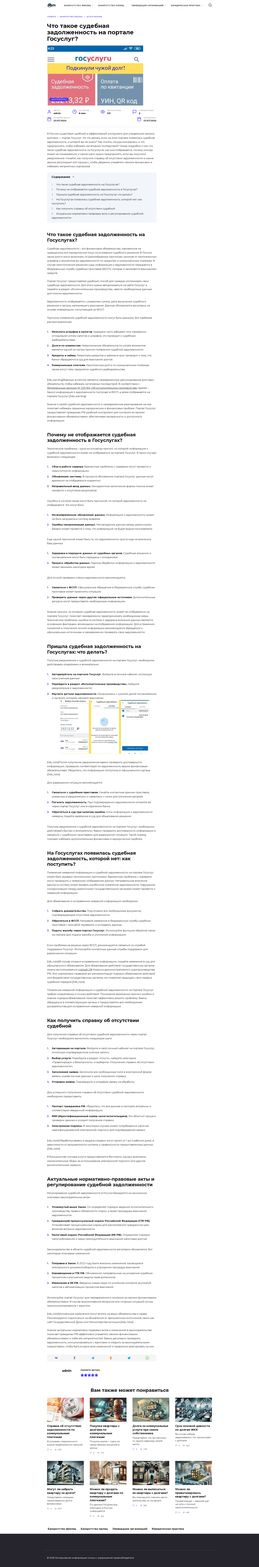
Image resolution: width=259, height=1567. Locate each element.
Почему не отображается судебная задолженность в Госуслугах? (96, 189)
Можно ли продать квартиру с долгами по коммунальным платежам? (106, 1495)
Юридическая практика (185, 5)
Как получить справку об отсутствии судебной (85, 208)
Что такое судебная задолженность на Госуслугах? (87, 184)
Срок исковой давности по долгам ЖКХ (192, 1427)
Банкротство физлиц (77, 5)
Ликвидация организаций (148, 5)
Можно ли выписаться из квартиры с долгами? (150, 1491)
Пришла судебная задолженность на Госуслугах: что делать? (94, 194)
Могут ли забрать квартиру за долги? (61, 1491)
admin (66, 1370)
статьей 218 (85, 969)
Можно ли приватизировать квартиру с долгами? (190, 1493)
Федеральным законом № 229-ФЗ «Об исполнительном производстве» (92, 388)
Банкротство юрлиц (111, 5)
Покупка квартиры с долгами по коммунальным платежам (105, 1431)
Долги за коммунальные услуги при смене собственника (150, 1429)
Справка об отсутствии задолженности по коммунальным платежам (64, 1431)
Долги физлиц (59, 99)
